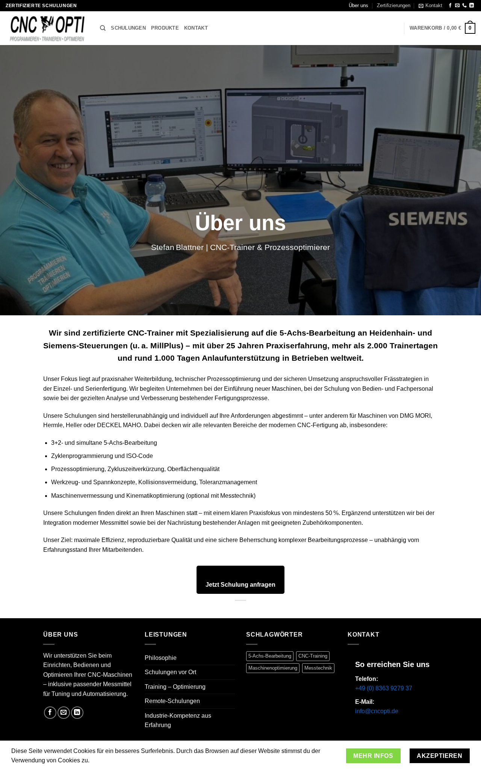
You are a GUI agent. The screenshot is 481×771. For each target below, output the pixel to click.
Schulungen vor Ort (170, 672)
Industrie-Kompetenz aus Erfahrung (178, 720)
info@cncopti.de (376, 711)
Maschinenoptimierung (272, 668)
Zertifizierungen (393, 5)
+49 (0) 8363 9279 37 (383, 688)
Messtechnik (318, 668)
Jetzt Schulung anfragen (240, 584)
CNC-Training (312, 656)
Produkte (165, 28)
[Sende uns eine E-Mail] (457, 5)
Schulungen (128, 28)
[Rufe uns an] (464, 5)
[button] (430, 5)
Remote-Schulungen (172, 701)
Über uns (358, 5)
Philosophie (161, 658)
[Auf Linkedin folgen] (471, 5)
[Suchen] (103, 28)
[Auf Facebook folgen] (450, 5)
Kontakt (196, 28)
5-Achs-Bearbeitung (269, 656)
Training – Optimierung (175, 687)
